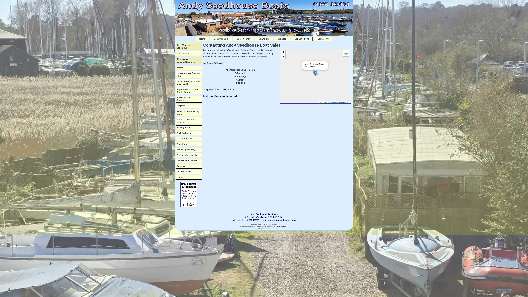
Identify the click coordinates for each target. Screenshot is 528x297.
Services (282, 39)
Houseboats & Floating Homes (188, 74)
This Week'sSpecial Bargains (186, 60)
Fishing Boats (183, 127)
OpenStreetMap (344, 102)
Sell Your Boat (184, 171)
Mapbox (333, 102)
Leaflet (324, 102)
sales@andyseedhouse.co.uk (223, 96)
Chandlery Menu (185, 138)
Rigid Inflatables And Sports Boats (187, 90)
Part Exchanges (185, 133)
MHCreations (282, 227)
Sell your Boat (302, 39)
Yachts (180, 67)
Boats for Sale (221, 39)
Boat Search (183, 53)
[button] (315, 73)
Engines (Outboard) (187, 155)
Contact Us (323, 39)
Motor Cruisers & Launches (185, 120)
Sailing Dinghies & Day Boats (188, 112)
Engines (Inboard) (186, 149)
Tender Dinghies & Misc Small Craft (188, 82)
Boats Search (243, 39)
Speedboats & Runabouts (184, 98)
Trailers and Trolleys (187, 161)
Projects (181, 106)
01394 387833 (227, 89)
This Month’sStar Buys (183, 46)
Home (202, 39)
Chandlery (264, 39)
